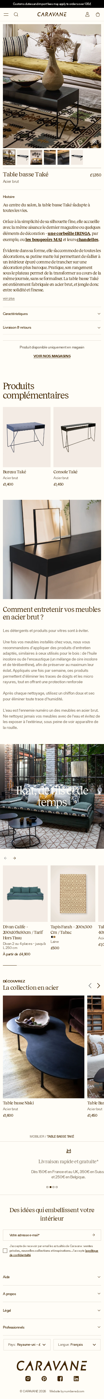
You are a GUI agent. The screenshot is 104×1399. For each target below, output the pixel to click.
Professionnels (14, 1327)
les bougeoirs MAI (43, 239)
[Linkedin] (76, 1378)
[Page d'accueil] (52, 14)
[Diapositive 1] (47, 1187)
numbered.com (74, 1391)
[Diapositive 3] (53, 1187)
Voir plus (9, 298)
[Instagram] (27, 1378)
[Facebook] (60, 1378)
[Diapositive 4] (56, 1187)
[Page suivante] (14, 858)
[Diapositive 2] (50, 1187)
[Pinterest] (44, 1378)
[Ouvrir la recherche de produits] (16, 14)
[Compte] (87, 14)
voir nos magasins (52, 356)
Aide (6, 1277)
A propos (9, 1294)
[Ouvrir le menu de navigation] (6, 14)
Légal (7, 1310)
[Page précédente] (5, 858)
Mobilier (37, 1136)
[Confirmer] (93, 1234)
